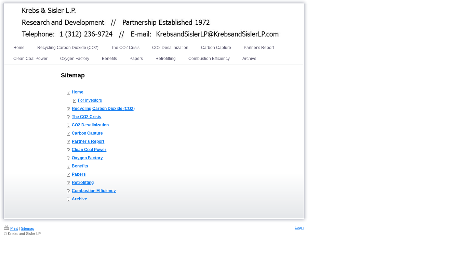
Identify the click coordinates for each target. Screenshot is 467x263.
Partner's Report (88, 141)
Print (14, 228)
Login (299, 227)
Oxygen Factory (87, 157)
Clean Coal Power (89, 149)
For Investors (90, 100)
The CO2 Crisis (86, 116)
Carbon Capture (87, 133)
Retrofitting (83, 182)
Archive (79, 199)
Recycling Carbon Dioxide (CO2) (103, 108)
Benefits (80, 166)
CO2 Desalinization (90, 125)
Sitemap (27, 228)
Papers (79, 174)
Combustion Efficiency (94, 190)
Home (77, 92)
